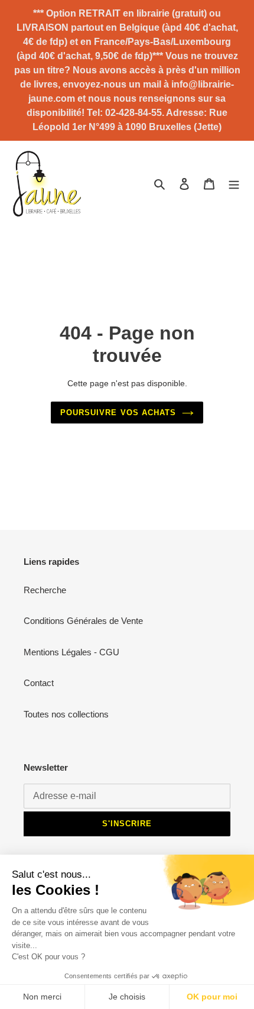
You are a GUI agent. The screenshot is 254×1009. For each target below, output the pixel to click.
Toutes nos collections (66, 714)
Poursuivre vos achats (118, 412)
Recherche (45, 590)
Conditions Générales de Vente (83, 621)
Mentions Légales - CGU (71, 652)
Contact (39, 683)
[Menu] (234, 183)
